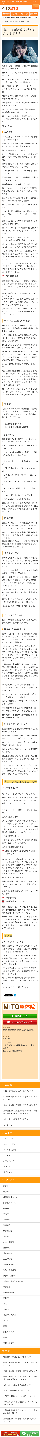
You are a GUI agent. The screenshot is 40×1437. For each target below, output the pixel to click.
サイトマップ (8, 1172)
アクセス (6, 1155)
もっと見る (7, 1125)
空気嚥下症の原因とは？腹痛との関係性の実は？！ (20, 1420)
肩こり (6, 1321)
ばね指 (6, 1192)
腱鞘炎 (6, 1186)
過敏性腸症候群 (9, 1270)
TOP (2, 21)
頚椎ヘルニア (8, 1343)
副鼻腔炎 (6, 1220)
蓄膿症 (6, 1214)
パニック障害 (8, 1242)
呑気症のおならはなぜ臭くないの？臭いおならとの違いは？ (20, 1403)
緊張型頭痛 (7, 1231)
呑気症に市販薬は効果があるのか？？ (19, 1091)
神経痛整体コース (10, 1197)
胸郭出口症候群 (9, 1276)
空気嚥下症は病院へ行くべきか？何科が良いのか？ (20, 1098)
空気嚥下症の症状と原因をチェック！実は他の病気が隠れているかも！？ (20, 1112)
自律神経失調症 (9, 1315)
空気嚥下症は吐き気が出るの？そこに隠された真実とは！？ (20, 1411)
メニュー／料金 (9, 1144)
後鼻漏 (6, 1208)
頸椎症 (6, 1298)
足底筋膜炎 (7, 1253)
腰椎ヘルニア (8, 1332)
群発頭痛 (6, 1225)
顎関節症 (6, 1287)
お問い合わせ (8, 1161)
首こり (6, 1304)
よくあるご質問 (9, 1150)
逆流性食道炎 (8, 1264)
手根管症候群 (8, 1292)
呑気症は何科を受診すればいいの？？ (18, 1390)
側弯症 (6, 1309)
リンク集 (6, 1166)
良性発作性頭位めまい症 (13, 1281)
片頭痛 (6, 1236)
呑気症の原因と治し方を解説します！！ (19, 1396)
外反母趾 (6, 1248)
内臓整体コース (9, 1203)
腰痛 (5, 1326)
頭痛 (5, 1337)
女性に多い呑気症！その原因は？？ (17, 1119)
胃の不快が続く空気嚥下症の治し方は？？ (20, 1105)
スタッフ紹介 (8, 1138)
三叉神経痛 (7, 1259)
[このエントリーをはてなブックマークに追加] (15, 996)
